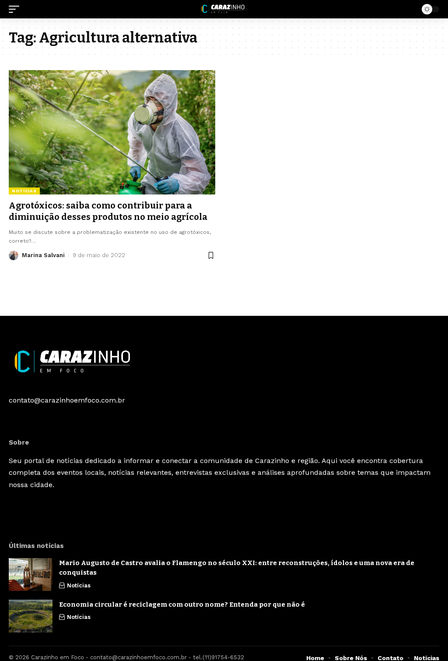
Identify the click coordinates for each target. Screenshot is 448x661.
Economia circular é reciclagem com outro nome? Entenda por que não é (182, 604)
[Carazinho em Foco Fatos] (224, 9)
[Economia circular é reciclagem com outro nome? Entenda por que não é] (30, 616)
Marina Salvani (43, 255)
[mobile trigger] (16, 9)
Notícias (24, 190)
